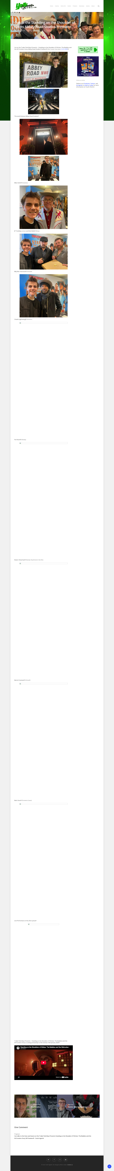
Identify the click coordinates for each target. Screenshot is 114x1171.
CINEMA (29, 31)
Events (69, 6)
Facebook (87, 83)
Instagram (79, 85)
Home (51, 6)
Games (88, 6)
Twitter (92, 83)
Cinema (57, 6)
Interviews (81, 6)
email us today (88, 85)
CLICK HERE (64, 49)
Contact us (70, 1164)
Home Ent (63, 6)
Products (75, 6)
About (93, 6)
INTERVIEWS (36, 31)
